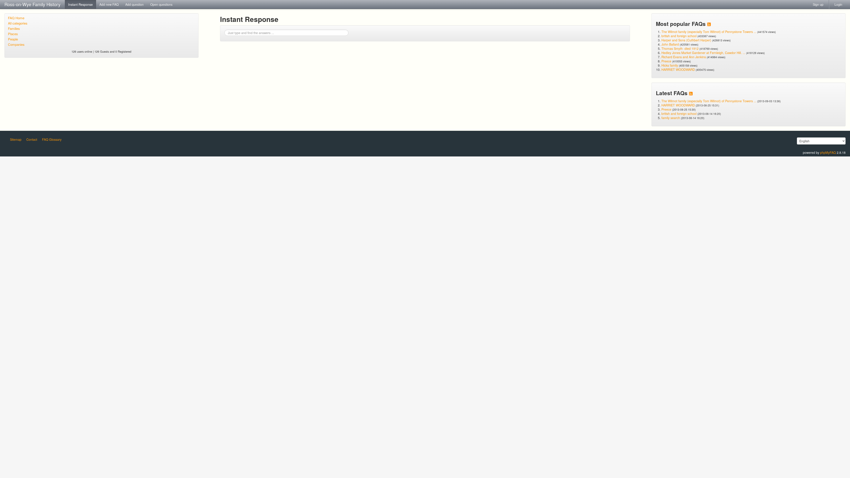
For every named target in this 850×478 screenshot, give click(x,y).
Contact (31, 139)
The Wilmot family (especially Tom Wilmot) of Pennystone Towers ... (708, 31)
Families (14, 28)
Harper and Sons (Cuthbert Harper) (686, 40)
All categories (17, 23)
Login (838, 4)
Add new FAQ (109, 4)
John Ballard (670, 44)
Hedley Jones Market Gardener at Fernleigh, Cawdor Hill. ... (703, 52)
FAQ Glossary (52, 139)
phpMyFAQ (828, 152)
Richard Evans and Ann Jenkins (683, 57)
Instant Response (80, 4)
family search (671, 118)
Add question (134, 4)
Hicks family (670, 65)
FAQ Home (16, 17)
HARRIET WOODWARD (678, 69)
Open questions (161, 4)
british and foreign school (679, 36)
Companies (16, 44)
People (13, 39)
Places (13, 33)
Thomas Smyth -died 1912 (680, 48)
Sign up (818, 4)
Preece (666, 61)
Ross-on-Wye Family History (32, 4)
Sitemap (15, 139)
